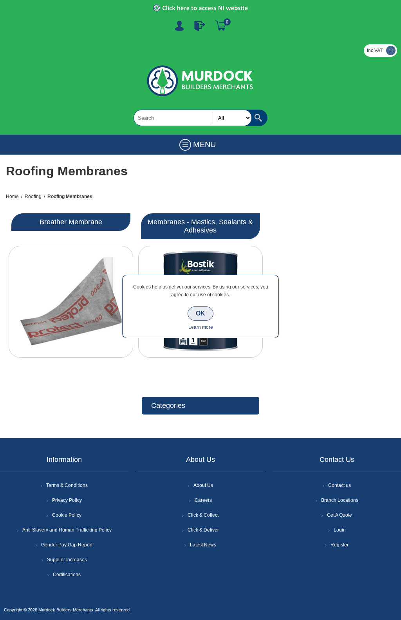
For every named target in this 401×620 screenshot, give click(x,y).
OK (200, 313)
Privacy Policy (67, 500)
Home (12, 196)
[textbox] (192, 118)
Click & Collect (203, 515)
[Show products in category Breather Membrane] (71, 301)
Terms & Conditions (67, 485)
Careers (203, 500)
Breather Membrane (71, 222)
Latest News (203, 545)
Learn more (200, 327)
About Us (203, 485)
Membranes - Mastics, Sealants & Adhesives (200, 226)
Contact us (339, 485)
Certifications (67, 574)
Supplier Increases (67, 559)
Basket (221, 26)
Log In (199, 26)
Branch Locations (339, 500)
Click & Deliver (203, 530)
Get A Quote (339, 515)
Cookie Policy (66, 515)
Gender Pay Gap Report (66, 545)
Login (340, 530)
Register (179, 26)
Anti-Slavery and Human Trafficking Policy (67, 530)
